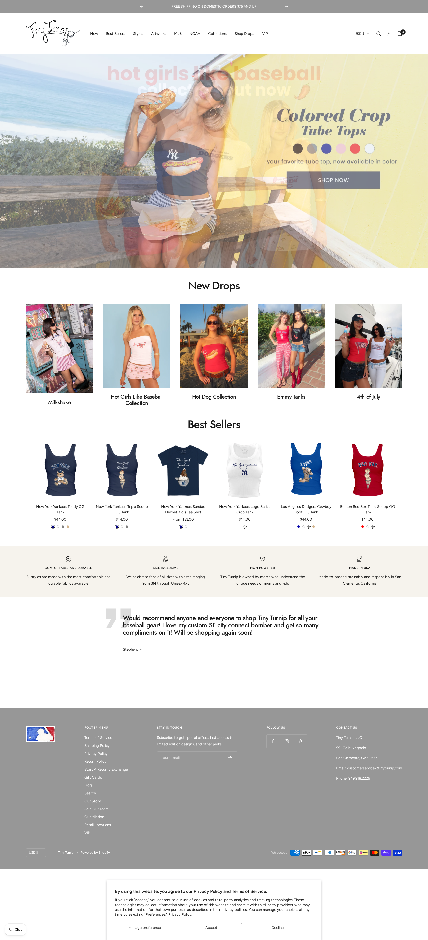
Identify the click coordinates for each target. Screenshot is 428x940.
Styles (138, 33)
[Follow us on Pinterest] (300, 741)
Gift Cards (93, 777)
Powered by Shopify (95, 852)
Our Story (92, 801)
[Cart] (399, 33)
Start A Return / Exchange (106, 769)
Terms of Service (98, 737)
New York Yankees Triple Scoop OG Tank (122, 509)
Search (90, 793)
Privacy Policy (95, 753)
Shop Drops (244, 33)
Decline (278, 927)
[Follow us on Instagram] (287, 741)
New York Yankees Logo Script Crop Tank (244, 509)
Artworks (158, 33)
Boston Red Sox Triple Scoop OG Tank (367, 509)
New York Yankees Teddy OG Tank (60, 509)
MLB (178, 33)
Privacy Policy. (180, 914)
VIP (265, 33)
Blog (88, 785)
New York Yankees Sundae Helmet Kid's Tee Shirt (183, 509)
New (94, 33)
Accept (211, 927)
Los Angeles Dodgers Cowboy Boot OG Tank (306, 509)
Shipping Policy (97, 745)
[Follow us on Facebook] (273, 741)
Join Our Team (96, 809)
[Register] (230, 757)
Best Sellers (115, 33)
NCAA (194, 33)
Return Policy (95, 761)
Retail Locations (97, 825)
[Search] (378, 33)
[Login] (389, 34)
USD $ (359, 34)
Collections (217, 33)
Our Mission (94, 817)
